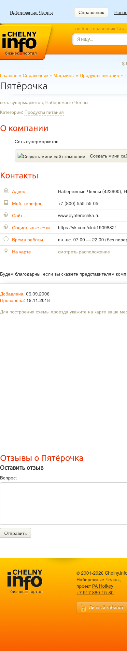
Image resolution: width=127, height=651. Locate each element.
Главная (9, 75)
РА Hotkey (102, 586)
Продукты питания (99, 75)
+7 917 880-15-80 (95, 592)
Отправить (15, 533)
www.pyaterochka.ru (79, 215)
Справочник (91, 12)
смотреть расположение (84, 251)
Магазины (64, 75)
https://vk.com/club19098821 (87, 227)
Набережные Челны (31, 12)
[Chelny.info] (31, 581)
